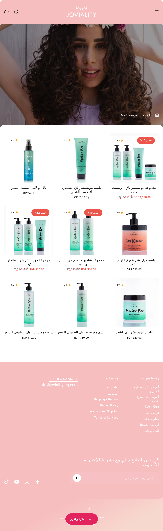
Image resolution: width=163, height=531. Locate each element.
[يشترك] (77, 478)
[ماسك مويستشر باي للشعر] (134, 302)
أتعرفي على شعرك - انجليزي (146, 389)
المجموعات (152, 431)
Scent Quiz (152, 406)
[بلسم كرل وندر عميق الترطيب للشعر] (134, 230)
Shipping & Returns (105, 399)
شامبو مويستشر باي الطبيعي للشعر (28, 332)
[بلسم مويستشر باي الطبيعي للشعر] (81, 302)
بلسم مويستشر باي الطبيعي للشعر (81, 332)
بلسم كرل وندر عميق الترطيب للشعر (134, 262)
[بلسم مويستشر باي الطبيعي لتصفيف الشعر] (81, 158)
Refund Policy (109, 405)
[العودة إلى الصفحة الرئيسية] (157, 115)
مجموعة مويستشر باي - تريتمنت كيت (134, 190)
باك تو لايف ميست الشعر (28, 188)
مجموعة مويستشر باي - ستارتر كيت (28, 262)
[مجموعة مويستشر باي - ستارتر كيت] (28, 230)
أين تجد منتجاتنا (149, 425)
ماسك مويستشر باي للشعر (134, 332)
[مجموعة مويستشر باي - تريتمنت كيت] (134, 158)
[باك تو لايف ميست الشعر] (28, 158)
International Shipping (103, 411)
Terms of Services (106, 417)
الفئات (146, 115)
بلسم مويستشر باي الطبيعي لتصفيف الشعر (81, 190)
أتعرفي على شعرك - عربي (146, 398)
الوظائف (113, 393)
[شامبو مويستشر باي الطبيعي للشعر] (28, 302)
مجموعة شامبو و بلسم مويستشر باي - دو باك (81, 262)
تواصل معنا (152, 413)
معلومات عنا (151, 419)
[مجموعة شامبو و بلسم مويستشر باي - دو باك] (81, 230)
